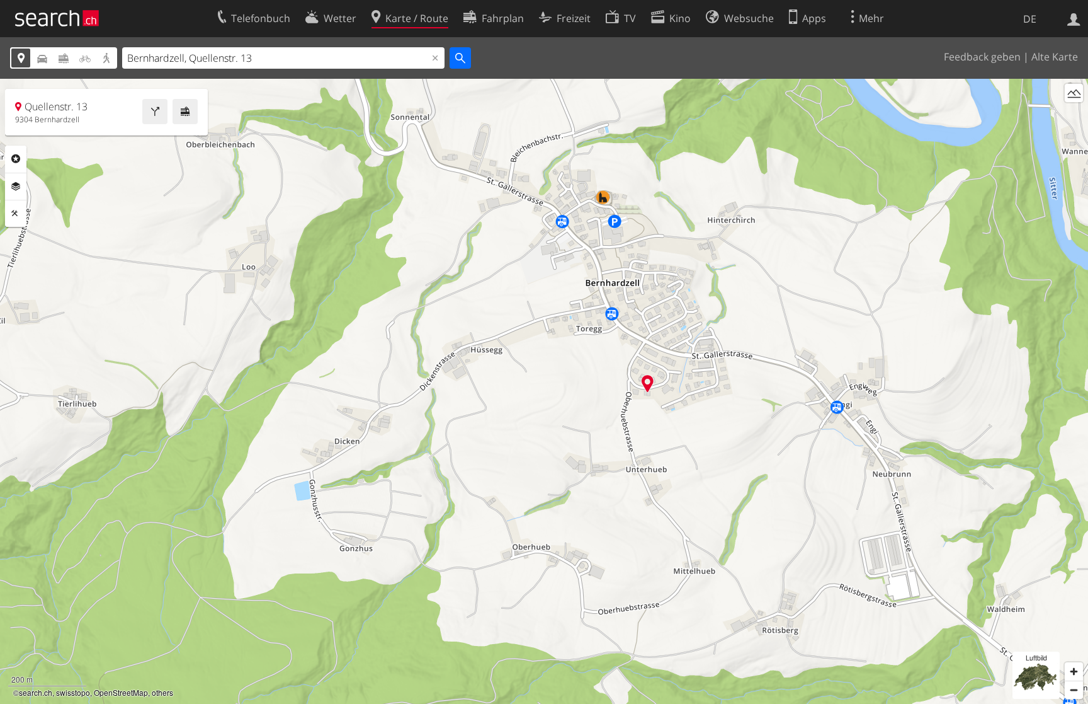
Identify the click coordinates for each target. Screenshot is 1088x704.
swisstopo (73, 692)
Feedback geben (982, 57)
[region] (544, 391)
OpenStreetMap (121, 692)
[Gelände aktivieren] (1074, 93)
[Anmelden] (1074, 18)
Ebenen (15, 186)
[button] (648, 383)
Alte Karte (1054, 57)
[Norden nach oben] (1074, 116)
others (162, 692)
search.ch (35, 692)
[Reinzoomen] (1074, 671)
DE (1029, 19)
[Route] (154, 111)
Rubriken (15, 159)
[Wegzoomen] (1074, 690)
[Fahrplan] (185, 111)
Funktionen (15, 213)
